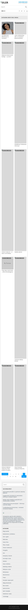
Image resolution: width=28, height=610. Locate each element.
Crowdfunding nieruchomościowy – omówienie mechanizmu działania (13, 508)
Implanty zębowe (18, 252)
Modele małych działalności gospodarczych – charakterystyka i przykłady (13, 500)
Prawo (4, 577)
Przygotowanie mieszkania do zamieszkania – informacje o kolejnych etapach (13, 496)
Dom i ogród (5, 536)
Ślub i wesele (5, 585)
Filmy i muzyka (6, 544)
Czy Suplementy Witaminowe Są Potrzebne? (5, 37)
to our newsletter (22, 2)
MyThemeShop (16, 608)
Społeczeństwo (6, 588)
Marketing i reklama (7, 566)
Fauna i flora (5, 542)
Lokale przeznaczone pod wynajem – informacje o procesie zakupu (13, 504)
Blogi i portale (6, 531)
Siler (10, 606)
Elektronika (5, 539)
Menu (2, 10)
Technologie (5, 596)
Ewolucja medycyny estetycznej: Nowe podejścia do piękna (6, 469)
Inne (4, 553)
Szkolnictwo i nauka (7, 593)
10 (15, 476)
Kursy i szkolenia (6, 564)
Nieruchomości (6, 574)
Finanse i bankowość (7, 547)
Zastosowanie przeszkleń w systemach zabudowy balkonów (14, 492)
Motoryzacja (5, 572)
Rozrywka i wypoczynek (8, 580)
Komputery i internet (7, 555)
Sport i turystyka (6, 591)
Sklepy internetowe (7, 583)
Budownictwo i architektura (9, 534)
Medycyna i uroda (7, 569)
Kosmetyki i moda (7, 558)
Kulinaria (5, 561)
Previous (5, 474)
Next (24, 476)
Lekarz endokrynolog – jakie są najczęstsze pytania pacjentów (20, 37)
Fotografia (5, 550)
